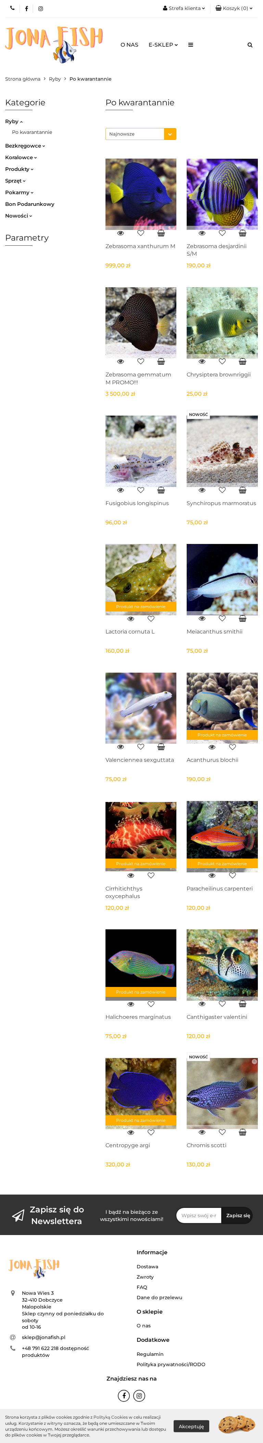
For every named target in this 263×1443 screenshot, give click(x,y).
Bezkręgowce (23, 145)
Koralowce (19, 157)
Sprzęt (14, 180)
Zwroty (145, 1277)
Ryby (12, 121)
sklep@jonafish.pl (43, 1337)
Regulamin (150, 1354)
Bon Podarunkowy (29, 204)
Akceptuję (191, 1426)
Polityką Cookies (110, 1417)
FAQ (142, 1287)
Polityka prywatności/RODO (171, 1364)
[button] (234, 8)
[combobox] (140, 134)
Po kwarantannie (32, 132)
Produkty (18, 169)
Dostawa (147, 1267)
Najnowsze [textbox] (122, 134)
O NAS (129, 45)
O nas (144, 1326)
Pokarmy (18, 192)
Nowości (17, 215)
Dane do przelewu (159, 1297)
